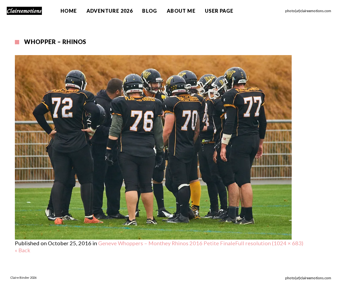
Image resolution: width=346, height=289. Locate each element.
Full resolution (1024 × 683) (269, 243)
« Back (22, 250)
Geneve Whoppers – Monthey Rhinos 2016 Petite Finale (166, 243)
